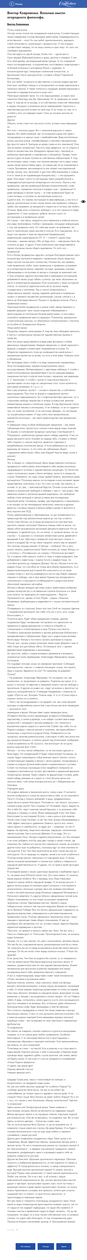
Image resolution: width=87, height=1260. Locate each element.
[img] (67, 4)
